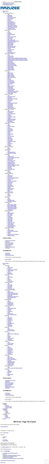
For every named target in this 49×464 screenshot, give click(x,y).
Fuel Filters (10, 97)
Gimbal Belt (10, 311)
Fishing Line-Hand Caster (12, 293)
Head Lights (10, 285)
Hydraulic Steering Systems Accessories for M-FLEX (18, 60)
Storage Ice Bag (11, 363)
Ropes (9, 190)
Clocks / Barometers (11, 113)
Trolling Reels (10, 344)
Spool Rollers (10, 218)
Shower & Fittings (11, 23)
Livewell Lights (11, 161)
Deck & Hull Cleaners (12, 36)
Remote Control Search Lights (13, 164)
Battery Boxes (10, 73)
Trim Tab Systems (11, 69)
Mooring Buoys (11, 186)
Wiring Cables (10, 93)
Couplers (9, 216)
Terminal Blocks (11, 90)
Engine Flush (10, 37)
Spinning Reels (10, 343)
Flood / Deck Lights (11, 160)
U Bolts (9, 144)
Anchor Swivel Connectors (13, 231)
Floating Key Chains (11, 116)
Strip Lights (10, 168)
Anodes (9, 32)
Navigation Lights (11, 163)
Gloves (9, 271)
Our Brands (5, 408)
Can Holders (10, 112)
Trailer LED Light (11, 222)
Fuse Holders (10, 83)
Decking (9, 114)
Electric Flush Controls (12, 204)
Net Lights (10, 287)
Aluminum (10, 371)
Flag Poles (10, 115)
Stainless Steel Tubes (12, 141)
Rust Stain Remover (11, 47)
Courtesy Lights (11, 158)
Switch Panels (10, 87)
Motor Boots (10, 61)
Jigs (8, 334)
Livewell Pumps (11, 21)
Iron (8, 373)
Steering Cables (11, 66)
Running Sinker (11, 302)
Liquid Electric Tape (11, 42)
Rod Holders (10, 121)
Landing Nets (10, 313)
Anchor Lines (10, 175)
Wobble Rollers (11, 226)
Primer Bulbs (10, 106)
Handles (9, 131)
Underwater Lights (11, 169)
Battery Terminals (11, 76)
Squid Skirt (10, 339)
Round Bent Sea (11, 323)
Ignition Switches (11, 85)
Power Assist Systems (12, 64)
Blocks (9, 125)
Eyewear (9, 268)
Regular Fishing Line (12, 297)
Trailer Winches (11, 224)
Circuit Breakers (11, 80)
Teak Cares (10, 51)
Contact (4, 418)
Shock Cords (10, 191)
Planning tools (8, 245)
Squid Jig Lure (10, 338)
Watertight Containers (12, 201)
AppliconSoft (5, 432)
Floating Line (10, 182)
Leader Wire (10, 295)
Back (4, 12)
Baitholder (10, 318)
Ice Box (9, 199)
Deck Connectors (11, 81)
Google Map (7, 451)
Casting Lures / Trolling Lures (13, 333)
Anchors (9, 232)
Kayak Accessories (11, 330)
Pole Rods (10, 350)
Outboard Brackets (11, 63)
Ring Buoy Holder (11, 120)
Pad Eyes (9, 137)
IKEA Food (7, 248)
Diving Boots (10, 267)
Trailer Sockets (10, 223)
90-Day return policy (9, 242)
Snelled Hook (10, 303)
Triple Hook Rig (11, 304)
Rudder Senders (11, 107)
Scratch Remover (11, 49)
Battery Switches (11, 75)
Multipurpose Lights (11, 162)
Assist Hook (10, 317)
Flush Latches (10, 130)
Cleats (9, 127)
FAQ (4, 437)
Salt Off (9, 48)
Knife (9, 312)
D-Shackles (10, 128)
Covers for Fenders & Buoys (13, 177)
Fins (8, 278)
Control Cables (10, 55)
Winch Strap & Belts (11, 225)
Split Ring (9, 324)
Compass (9, 172)
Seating (9, 195)
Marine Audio (10, 86)
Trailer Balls (10, 220)
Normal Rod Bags (11, 362)
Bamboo (9, 372)
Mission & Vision (8, 406)
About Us (7, 405)
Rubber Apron (10, 273)
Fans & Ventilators (11, 82)
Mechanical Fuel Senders (12, 102)
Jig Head (9, 320)
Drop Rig (9, 301)
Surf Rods (9, 353)
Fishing (4, 263)
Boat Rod (9, 347)
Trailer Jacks (10, 221)
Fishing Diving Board (12, 308)
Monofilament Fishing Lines (13, 296)
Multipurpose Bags (11, 361)
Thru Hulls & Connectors (12, 25)
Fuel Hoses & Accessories (13, 98)
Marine (4, 11)
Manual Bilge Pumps (12, 22)
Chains (9, 233)
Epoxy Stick (10, 38)
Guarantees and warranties (10, 240)
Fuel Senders (10, 99)
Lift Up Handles (11, 136)
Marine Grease (10, 43)
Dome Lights (10, 159)
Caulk (9, 35)
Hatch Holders (10, 133)
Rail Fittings (10, 138)
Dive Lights (10, 284)
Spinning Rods (10, 351)
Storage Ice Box (11, 364)
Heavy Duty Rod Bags (12, 359)
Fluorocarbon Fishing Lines (13, 294)
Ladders (9, 117)
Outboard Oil (10, 105)
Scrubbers (9, 50)
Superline (9, 298)
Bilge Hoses (10, 15)
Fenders (9, 179)
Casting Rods (10, 348)
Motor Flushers (10, 62)
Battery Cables (10, 74)
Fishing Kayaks (11, 329)
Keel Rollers (10, 217)
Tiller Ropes (10, 219)
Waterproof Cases (11, 200)
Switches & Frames (11, 89)
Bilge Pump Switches (12, 77)
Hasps (9, 132)
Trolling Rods (10, 354)
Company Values (8, 407)
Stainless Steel (10, 374)
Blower (9, 78)
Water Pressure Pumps (12, 29)
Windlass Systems (11, 235)
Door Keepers (10, 129)
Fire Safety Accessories (12, 180)
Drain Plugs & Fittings (12, 17)
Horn (9, 84)
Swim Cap (10, 280)
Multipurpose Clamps (12, 118)
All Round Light (11, 156)
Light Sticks (10, 286)
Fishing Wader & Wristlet (12, 269)
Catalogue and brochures (10, 246)
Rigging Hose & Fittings (12, 65)
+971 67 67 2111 (5, 447)
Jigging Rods (10, 349)
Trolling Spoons (11, 340)
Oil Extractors (10, 104)
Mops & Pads (10, 45)
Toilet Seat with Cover (12, 208)
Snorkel (9, 279)
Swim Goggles (10, 281)
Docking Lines (10, 178)
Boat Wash (10, 33)
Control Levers (10, 56)
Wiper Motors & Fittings (12, 92)
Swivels (9, 142)
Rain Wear (10, 272)
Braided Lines (10, 292)
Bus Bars (9, 79)
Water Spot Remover (12, 52)
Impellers (9, 20)
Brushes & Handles (11, 34)
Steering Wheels (11, 68)
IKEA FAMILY (8, 259)
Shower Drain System (12, 24)
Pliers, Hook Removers (12, 314)
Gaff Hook (10, 309)
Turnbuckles (10, 143)
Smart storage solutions (9, 255)
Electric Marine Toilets (12, 205)
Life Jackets (10, 183)
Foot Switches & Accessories (13, 234)
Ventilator (9, 145)
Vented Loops (10, 209)
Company (5, 403)
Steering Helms (10, 67)
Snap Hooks (10, 140)
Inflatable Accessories (12, 153)
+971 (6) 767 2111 (10, 2)
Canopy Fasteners (11, 126)
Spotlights (9, 167)
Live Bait (9, 322)
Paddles (9, 187)
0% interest (7, 241)
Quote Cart (9, 4)
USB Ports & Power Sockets (13, 91)
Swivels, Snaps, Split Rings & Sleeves (15, 368)
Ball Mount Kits (11, 213)
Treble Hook (10, 325)
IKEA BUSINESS (8, 244)
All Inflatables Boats (11, 152)
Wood (9, 375)
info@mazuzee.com (11, 3)
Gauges (9, 101)
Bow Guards (10, 214)
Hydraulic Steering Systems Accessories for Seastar (17, 59)
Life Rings (10, 184)
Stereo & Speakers (11, 122)
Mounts (9, 194)
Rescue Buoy (10, 189)
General (9, 310)
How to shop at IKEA (9, 243)
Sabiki (9, 337)
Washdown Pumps (11, 28)
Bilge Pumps (10, 16)
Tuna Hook (10, 326)
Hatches (9, 148)
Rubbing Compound (11, 46)
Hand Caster (10, 357)
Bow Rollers (10, 215)
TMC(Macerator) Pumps (12, 27)
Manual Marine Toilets (12, 206)
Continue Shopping (4, 426)
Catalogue (5, 409)
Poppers (9, 335)
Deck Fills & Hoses (11, 96)
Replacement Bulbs (11, 166)
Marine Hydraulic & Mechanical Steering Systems (17, 58)
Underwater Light (11, 288)
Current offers (8, 254)
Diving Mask (10, 277)
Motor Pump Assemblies (12, 207)
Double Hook (10, 319)
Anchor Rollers (10, 230)
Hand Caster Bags (11, 358)
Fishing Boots (10, 270)
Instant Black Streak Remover (13, 40)
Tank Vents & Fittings (12, 108)
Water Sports (7, 413)
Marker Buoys (10, 185)
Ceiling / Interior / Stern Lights (13, 157)
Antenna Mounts (11, 111)
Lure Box (9, 360)
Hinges (9, 135)
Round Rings (10, 139)
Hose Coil (9, 19)
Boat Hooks (10, 176)
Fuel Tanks (10, 100)
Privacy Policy (5, 440)
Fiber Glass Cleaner (11, 39)
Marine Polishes (11, 44)
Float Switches (10, 18)
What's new (7, 253)
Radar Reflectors (11, 188)
